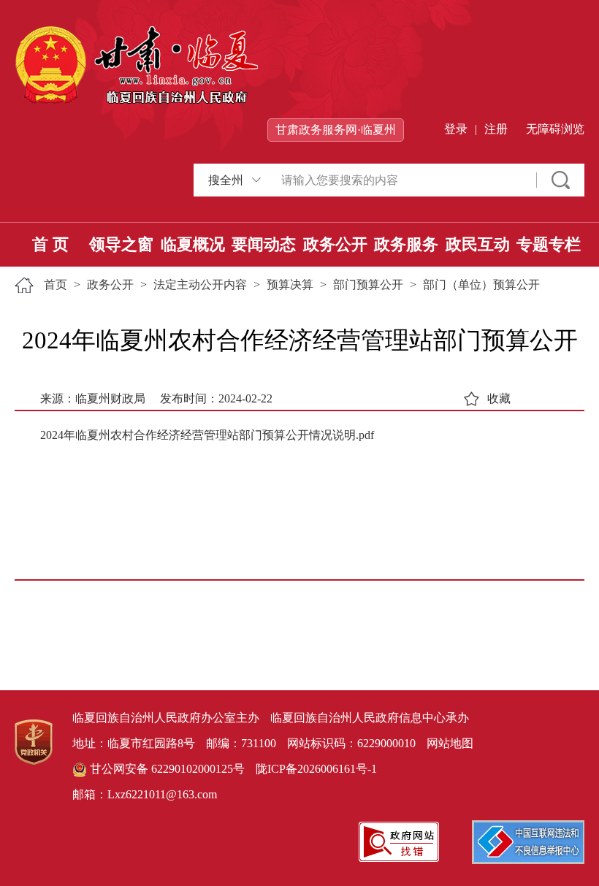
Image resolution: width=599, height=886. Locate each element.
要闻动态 (264, 244)
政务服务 (406, 244)
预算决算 (290, 284)
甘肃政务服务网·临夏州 (335, 129)
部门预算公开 (368, 284)
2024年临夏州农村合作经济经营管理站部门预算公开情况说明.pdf (207, 435)
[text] (402, 180)
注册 (496, 129)
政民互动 (478, 244)
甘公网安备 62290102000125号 (166, 769)
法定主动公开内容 (200, 284)
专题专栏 (548, 244)
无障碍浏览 (555, 129)
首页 (55, 284)
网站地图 (450, 743)
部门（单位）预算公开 (481, 284)
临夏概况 (193, 244)
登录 (456, 129)
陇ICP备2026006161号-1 (316, 769)
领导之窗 (121, 244)
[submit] (561, 180)
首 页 (50, 244)
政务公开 (335, 244)
